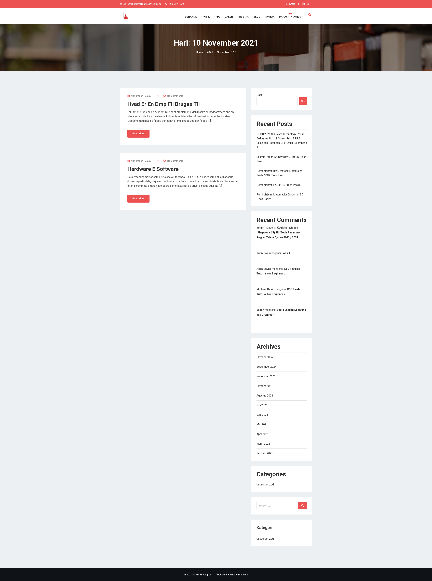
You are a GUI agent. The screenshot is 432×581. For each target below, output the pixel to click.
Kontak (269, 16)
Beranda (191, 16)
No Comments (175, 96)
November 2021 (266, 376)
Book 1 (285, 253)
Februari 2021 (264, 453)
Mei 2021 (262, 424)
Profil (205, 16)
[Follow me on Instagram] (303, 4)
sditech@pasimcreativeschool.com (142, 4)
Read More (138, 133)
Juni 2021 (262, 414)
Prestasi (243, 16)
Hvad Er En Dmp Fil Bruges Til (163, 104)
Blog (256, 16)
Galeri (229, 16)
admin (260, 227)
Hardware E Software (153, 169)
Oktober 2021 (264, 386)
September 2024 (266, 366)
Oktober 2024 (264, 357)
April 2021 (262, 434)
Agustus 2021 (264, 395)
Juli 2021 (261, 405)
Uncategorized (265, 484)
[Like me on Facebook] (299, 4)
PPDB (217, 16)
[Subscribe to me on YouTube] (308, 4)
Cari (259, 95)
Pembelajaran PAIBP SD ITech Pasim (278, 185)
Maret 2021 (263, 443)
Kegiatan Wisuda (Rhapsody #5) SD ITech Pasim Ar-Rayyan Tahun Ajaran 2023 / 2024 (278, 232)
